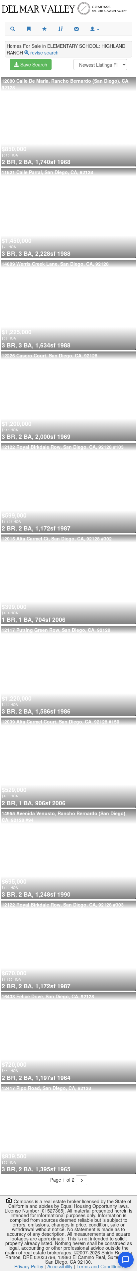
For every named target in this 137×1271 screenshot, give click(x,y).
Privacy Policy (28, 1266)
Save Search (33, 64)
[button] (95, 29)
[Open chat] (126, 1260)
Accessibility (59, 1266)
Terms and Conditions (99, 1266)
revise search (44, 52)
